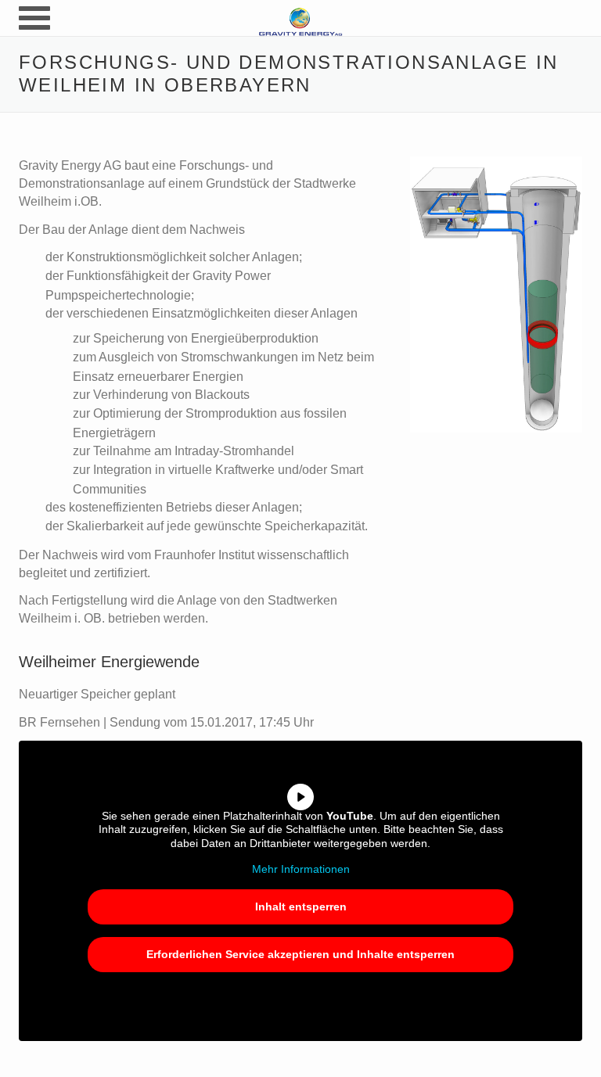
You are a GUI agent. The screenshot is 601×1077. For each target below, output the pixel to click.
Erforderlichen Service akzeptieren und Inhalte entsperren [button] (300, 954)
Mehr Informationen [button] (301, 869)
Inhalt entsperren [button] (301, 906)
